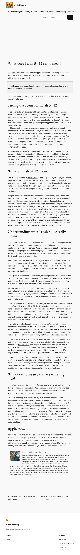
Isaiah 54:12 (13, 73)
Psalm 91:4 (62, 314)
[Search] (70, 17)
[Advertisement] (40, 38)
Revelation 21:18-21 (27, 306)
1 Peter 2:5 (25, 311)
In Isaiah (11, 112)
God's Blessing (20, 5)
